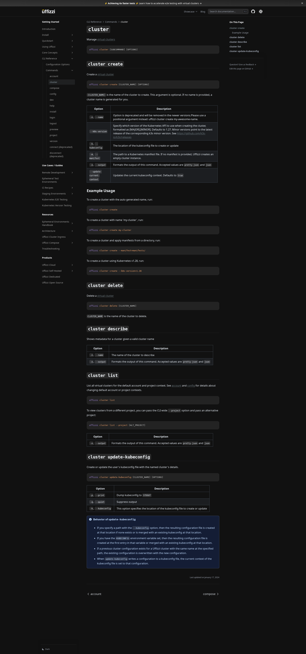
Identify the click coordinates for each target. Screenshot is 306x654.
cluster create (236, 28)
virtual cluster (105, 74)
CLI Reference (49, 58)
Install (45, 34)
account (54, 76)
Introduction (48, 28)
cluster (53, 82)
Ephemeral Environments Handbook (55, 223)
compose (54, 87)
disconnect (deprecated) (56, 154)
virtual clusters (106, 39)
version (54, 141)
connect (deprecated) (61, 147)
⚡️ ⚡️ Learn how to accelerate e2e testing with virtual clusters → (153, 3)
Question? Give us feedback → (242, 64)
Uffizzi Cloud (48, 264)
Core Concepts (50, 52)
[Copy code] (215, 209)
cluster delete (236, 37)
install (53, 111)
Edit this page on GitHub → (241, 68)
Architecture (48, 230)
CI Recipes (47, 187)
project (53, 135)
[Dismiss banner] (302, 3)
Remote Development (53, 172)
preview (54, 129)
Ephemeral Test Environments (50, 180)
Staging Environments (54, 193)
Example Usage (240, 32)
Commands (52, 70)
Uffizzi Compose (50, 242)
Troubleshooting (51, 248)
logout (53, 123)
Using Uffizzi (48, 46)
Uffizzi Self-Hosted (52, 270)
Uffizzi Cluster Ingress (54, 236)
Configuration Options (58, 64)
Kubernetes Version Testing (57, 205)
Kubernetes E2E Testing (54, 199)
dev (52, 99)
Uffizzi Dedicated (51, 276)
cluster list (235, 46)
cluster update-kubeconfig (244, 51)
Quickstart (47, 40)
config (53, 93)
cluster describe (238, 41)
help (52, 105)
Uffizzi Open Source (52, 282)
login (52, 117)
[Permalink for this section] (126, 63)
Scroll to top (234, 72)
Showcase (189, 11)
